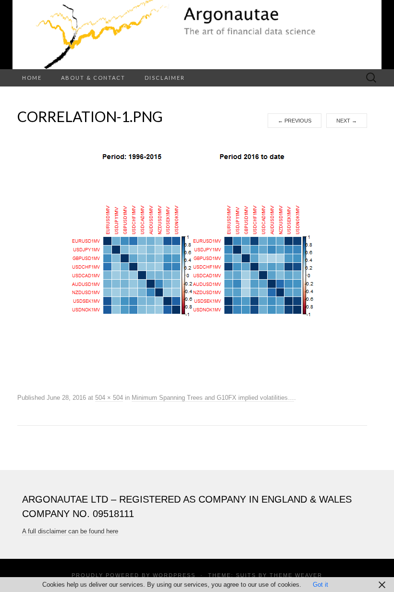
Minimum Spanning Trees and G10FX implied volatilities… (213, 397)
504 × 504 (109, 397)
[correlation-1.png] (192, 259)
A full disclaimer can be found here (70, 531)
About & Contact (93, 77)
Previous (294, 120)
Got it (320, 584)
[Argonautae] (197, 34)
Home (32, 77)
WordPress (174, 575)
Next (346, 120)
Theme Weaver (296, 575)
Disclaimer (165, 77)
